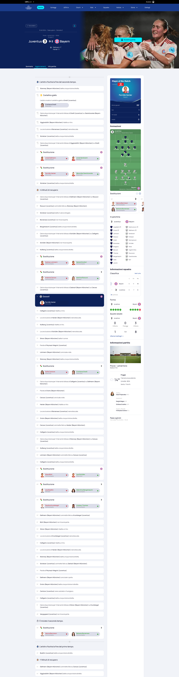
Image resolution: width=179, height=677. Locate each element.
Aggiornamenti (40, 66)
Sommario (29, 66)
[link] (40, 7)
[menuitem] (42, 7)
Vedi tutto (138, 273)
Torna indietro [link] (32, 25)
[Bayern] (116, 283)
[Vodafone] (121, 84)
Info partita (52, 66)
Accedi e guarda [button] (129, 40)
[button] (79, 7)
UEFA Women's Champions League (28, 7)
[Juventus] (116, 289)
